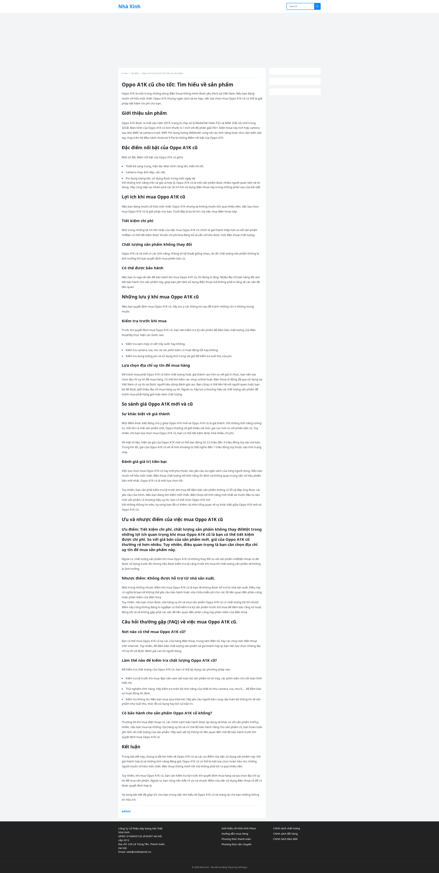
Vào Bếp (135, 73)
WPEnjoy (242, 867)
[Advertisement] (219, 39)
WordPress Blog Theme (223, 867)
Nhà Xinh (129, 6)
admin (126, 811)
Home (125, 73)
